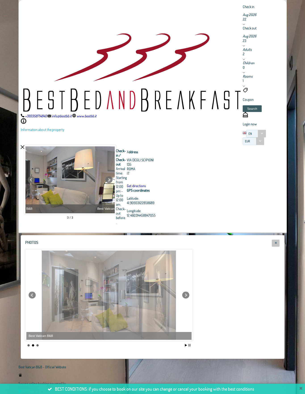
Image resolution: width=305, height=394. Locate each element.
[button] (252, 108)
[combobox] (256, 133)
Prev (31, 179)
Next (109, 179)
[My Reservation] (245, 116)
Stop (189, 345)
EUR (247, 141)
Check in (248, 6)
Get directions (136, 185)
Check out (250, 28)
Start (186, 345)
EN (250, 133)
